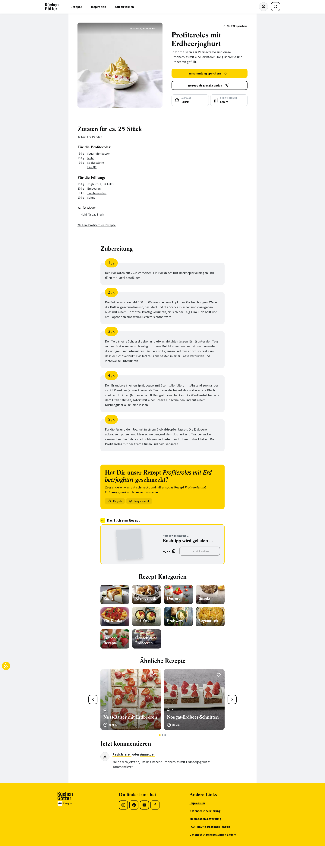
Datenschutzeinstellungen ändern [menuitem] (213, 834)
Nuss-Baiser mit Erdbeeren (130, 717)
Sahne (91, 197)
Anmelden (147, 754)
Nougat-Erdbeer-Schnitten (193, 717)
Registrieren (121, 754)
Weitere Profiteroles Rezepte (96, 225)
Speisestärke (95, 162)
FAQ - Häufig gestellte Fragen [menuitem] (210, 827)
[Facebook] (154, 805)
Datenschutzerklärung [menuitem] (205, 811)
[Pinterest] (133, 805)
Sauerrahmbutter (98, 153)
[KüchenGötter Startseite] (52, 7)
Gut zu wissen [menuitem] (124, 7)
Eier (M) (92, 167)
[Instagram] (123, 805)
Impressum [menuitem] (197, 803)
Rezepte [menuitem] (76, 7)
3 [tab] (165, 735)
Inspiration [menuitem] (98, 7)
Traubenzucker (96, 193)
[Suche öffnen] (275, 6)
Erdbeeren (94, 188)
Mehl (90, 158)
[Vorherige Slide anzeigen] (92, 699)
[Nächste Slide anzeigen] (232, 699)
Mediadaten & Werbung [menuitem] (205, 819)
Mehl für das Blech (92, 214)
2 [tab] (162, 735)
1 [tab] (160, 735)
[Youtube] (144, 805)
